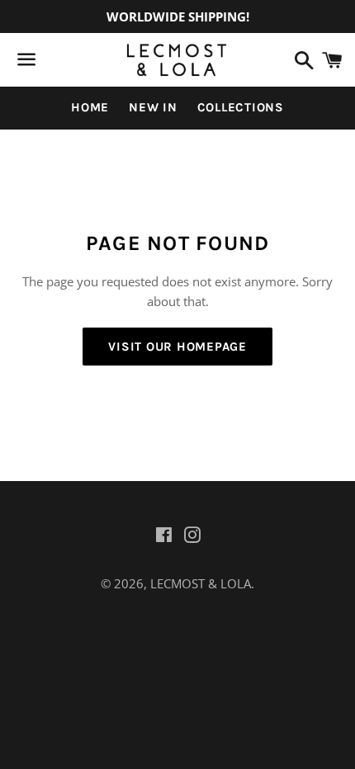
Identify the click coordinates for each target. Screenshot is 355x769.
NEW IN (153, 107)
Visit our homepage (177, 346)
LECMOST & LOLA (200, 583)
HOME (90, 107)
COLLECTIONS (240, 107)
